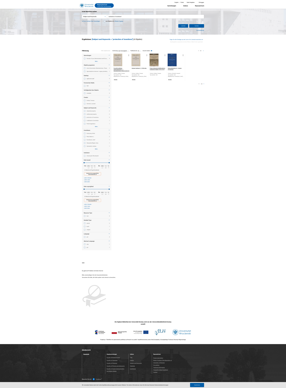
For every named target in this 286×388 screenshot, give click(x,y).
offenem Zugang (118, 21)
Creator (132, 360)
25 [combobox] (138, 50)
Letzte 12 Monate (87, 177)
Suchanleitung (200, 30)
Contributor (133, 369)
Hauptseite (86, 354)
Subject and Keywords (136, 363)
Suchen (197, 26)
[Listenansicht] (151, 51)
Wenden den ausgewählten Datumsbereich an (92, 174)
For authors (156, 365)
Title (131, 357)
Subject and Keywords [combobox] (89, 16)
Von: (85, 166)
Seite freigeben (191, 2)
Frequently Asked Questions (160, 370)
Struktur (115, 79)
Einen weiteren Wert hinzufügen (91, 21)
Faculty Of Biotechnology (113, 357)
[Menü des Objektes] (129, 55)
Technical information (159, 367)
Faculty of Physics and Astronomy (116, 366)
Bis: (99, 166)
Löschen (183, 26)
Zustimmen (197, 385)
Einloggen (201, 2)
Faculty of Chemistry (112, 360)
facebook (98, 379)
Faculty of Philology (112, 363)
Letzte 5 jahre (87, 181)
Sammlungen (171, 6)
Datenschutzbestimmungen (161, 385)
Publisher (132, 366)
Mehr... (96, 61)
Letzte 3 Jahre (87, 179)
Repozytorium (199, 6)
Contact (155, 372)
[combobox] (155, 17)
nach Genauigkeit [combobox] (122, 50)
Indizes (185, 6)
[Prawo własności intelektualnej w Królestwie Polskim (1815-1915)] (156, 60)
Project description (158, 358)
